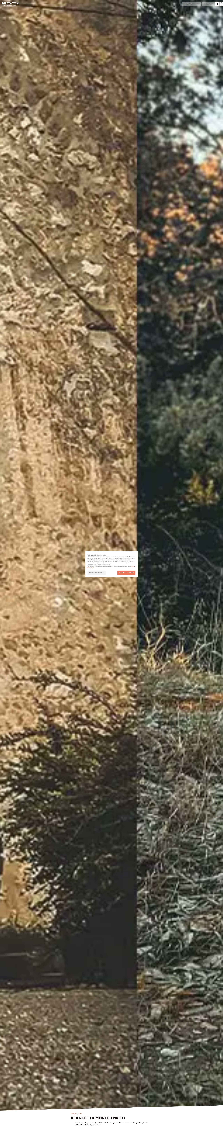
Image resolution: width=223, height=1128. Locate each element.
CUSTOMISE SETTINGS (96, 572)
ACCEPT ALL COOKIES (126, 572)
